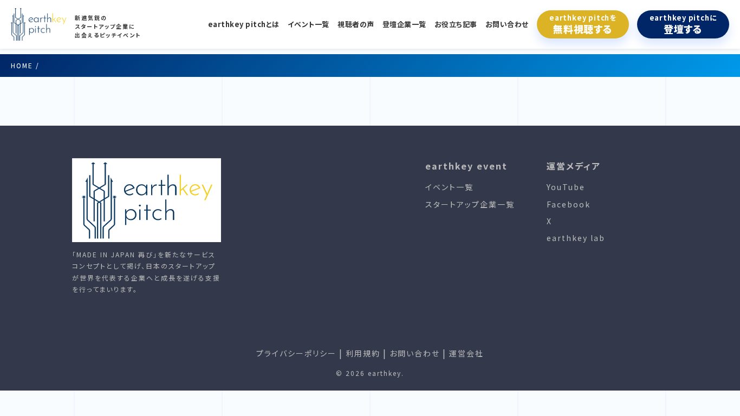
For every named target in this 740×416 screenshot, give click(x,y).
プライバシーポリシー (296, 353)
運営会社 (466, 353)
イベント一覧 (308, 24)
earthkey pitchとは (244, 24)
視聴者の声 (355, 24)
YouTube (566, 186)
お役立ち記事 (455, 24)
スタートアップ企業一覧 (470, 204)
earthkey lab (576, 237)
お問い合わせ (507, 24)
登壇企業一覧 (404, 24)
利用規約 (363, 353)
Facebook (568, 204)
